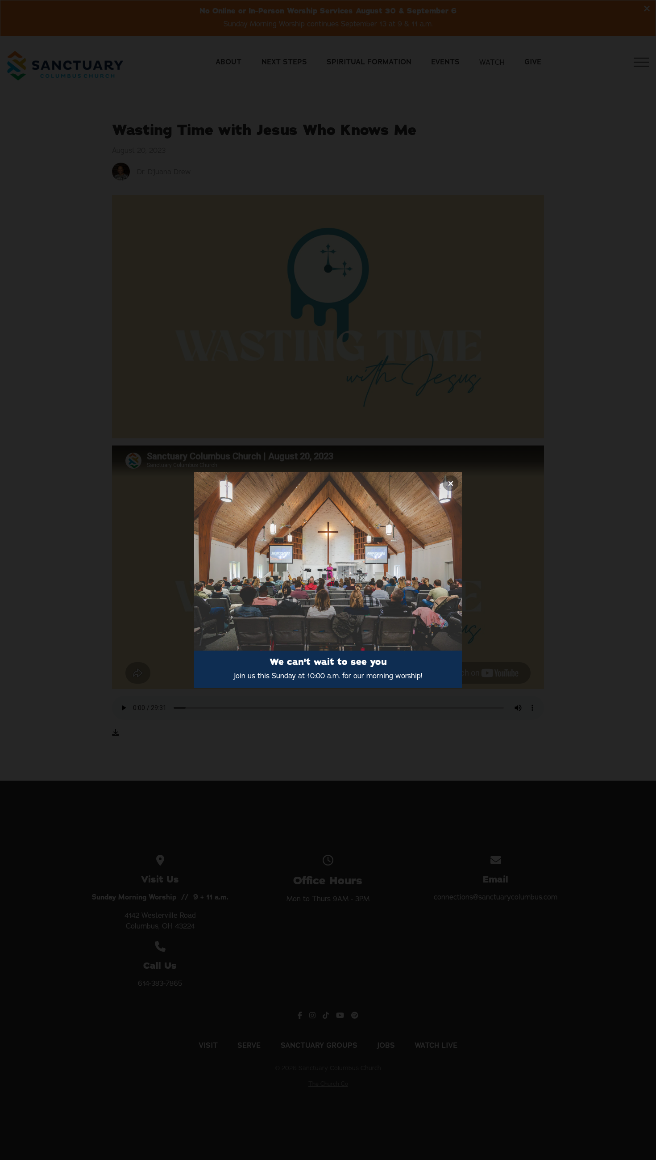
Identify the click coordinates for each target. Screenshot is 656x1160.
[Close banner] (450, 483)
